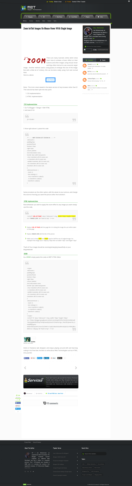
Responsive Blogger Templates (65, 460)
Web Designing (95, 471)
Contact (49, 21)
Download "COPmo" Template (78, 2)
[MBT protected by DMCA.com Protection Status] (27, 485)
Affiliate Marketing (91, 464)
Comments (90, 60)
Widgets (87, 17)
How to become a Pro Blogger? (65, 453)
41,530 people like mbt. (103, 49)
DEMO (29, 257)
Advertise (38, 21)
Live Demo (50, 80)
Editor (101, 17)
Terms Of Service (37, 442)
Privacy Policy (27, 442)
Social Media (74, 17)
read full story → (100, 42)
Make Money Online (87, 467)
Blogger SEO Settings (65, 464)
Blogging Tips (85, 471)
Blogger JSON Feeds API (65, 457)
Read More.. (28, 468)
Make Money (59, 17)
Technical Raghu (91, 78)
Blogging (30, 17)
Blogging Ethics (98, 474)
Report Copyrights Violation (65, 475)
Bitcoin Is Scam (58, 2)
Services (31, 21)
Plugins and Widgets (87, 474)
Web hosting (97, 467)
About (43, 21)
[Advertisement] (50, 44)
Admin (89, 86)
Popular (104, 60)
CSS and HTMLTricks (52, 393)
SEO (44, 17)
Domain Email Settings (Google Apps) (65, 471)
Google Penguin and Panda (65, 468)
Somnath (90, 64)
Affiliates (25, 21)
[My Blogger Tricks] (41, 8)
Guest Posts (60, 393)
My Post (89, 71)
